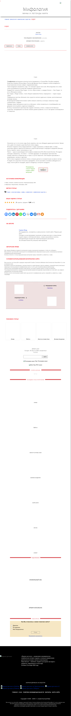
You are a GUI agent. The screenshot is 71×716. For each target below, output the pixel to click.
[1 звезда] (5, 202)
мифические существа (39, 192)
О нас (20, 692)
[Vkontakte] (31, 214)
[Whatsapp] (20, 214)
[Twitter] (9, 214)
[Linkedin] (13, 214)
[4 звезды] (11, 202)
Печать (19, 46)
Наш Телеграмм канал (41, 361)
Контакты (48, 692)
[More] (42, 214)
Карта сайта (56, 692)
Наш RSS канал (37, 365)
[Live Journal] (27, 214)
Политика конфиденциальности (33, 692)
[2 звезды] (7, 202)
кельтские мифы (16, 192)
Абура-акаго (35, 502)
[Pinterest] (17, 214)
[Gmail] (38, 214)
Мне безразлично (18, 629)
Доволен (15, 625)
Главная (15, 692)
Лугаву (12, 339)
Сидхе (8, 192)
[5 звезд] (13, 202)
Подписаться (9, 46)
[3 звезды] (9, 202)
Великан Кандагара (59, 339)
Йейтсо (28, 339)
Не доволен (16, 627)
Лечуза (35, 527)
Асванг (35, 552)
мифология (29, 192)
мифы (23, 192)
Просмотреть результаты (35, 636)
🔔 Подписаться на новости (43, 169)
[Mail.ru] (35, 214)
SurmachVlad (46, 698)
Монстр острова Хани (43, 339)
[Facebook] (6, 214)
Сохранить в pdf (29, 46)
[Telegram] (24, 214)
